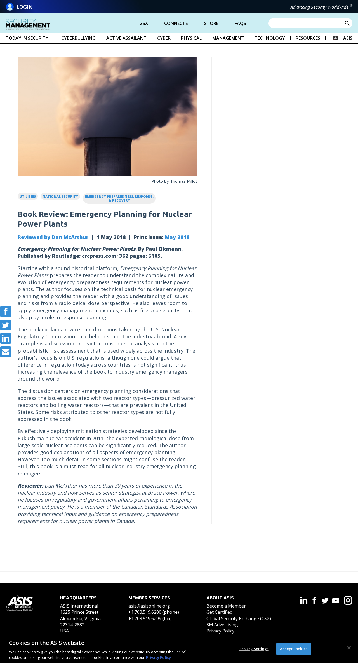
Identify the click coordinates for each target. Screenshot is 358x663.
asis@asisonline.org (149, 606)
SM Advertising (222, 625)
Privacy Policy (220, 631)
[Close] (349, 648)
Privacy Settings (254, 648)
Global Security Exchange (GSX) (238, 618)
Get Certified (219, 612)
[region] (179, 648)
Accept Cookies (293, 648)
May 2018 (177, 237)
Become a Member (226, 606)
